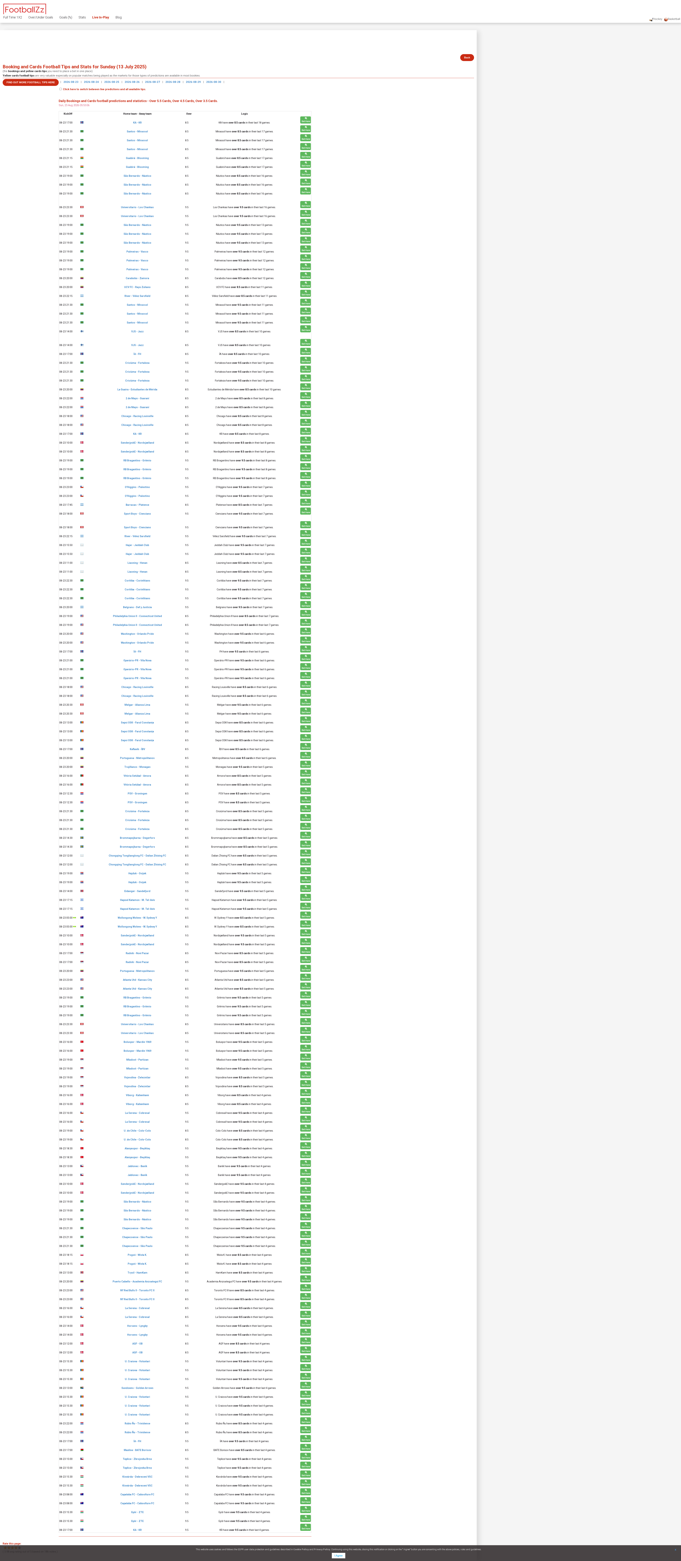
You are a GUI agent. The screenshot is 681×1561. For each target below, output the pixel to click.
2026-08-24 (91, 82)
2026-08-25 (112, 82)
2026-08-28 (173, 82)
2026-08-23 (71, 82)
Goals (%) (65, 17)
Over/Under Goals (40, 17)
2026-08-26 (132, 82)
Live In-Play (100, 17)
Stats (82, 17)
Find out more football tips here (31, 82)
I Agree (338, 1555)
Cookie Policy (301, 1549)
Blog (118, 17)
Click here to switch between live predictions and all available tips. (104, 89)
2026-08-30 (214, 82)
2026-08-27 (153, 82)
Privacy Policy (322, 1549)
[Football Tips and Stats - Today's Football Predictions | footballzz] (25, 8)
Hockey (657, 19)
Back (467, 57)
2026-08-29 (193, 82)
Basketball (674, 19)
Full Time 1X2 (12, 17)
